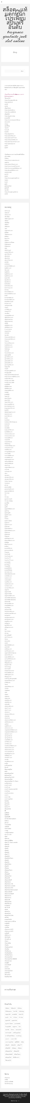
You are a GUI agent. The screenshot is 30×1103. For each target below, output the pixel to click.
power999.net (8, 548)
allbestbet (7, 256)
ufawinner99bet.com (10, 720)
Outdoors (7, 483)
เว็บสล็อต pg (8, 951)
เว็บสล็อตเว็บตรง (9, 955)
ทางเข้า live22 (8, 785)
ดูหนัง (6, 184)
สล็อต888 (7, 114)
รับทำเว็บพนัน (8, 828)
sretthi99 (7, 647)
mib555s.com (8, 449)
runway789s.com (9, 588)
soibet (6, 643)
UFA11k (6, 688)
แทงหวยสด (7, 968)
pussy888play (8, 570)
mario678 (7, 439)
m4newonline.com (10, 434)
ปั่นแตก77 (7, 805)
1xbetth (7, 128)
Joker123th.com (9, 402)
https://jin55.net (9, 102)
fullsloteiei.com (9, 347)
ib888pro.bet (8, 386)
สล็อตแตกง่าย (8, 895)
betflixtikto (7, 284)
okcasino (7, 475)
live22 (6, 182)
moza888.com (9, 457)
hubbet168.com (9, 378)
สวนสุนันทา (7, 905)
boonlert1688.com (9, 299)
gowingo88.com (9, 364)
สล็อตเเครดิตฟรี (8, 891)
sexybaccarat (8, 172)
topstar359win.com (10, 680)
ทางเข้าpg (7, 791)
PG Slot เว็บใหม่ (9, 501)
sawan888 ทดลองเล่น (10, 597)
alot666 (6, 262)
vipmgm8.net (8, 736)
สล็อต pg (7, 838)
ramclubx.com (8, 572)
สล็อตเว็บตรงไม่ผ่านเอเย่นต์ (11, 890)
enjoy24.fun (8, 331)
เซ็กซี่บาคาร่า (8, 935)
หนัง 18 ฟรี (7, 907)
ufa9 (6, 692)
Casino (6, 307)
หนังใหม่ (7, 917)
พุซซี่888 (7, 815)
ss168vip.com (8, 649)
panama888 (8, 487)
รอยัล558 (7, 826)
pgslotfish (7, 534)
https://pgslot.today (10, 116)
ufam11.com (8, 708)
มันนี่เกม (7, 820)
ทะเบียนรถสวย (8, 783)
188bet (6, 224)
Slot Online (7, 631)
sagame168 (8, 591)
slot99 (6, 104)
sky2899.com (8, 625)
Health (6, 368)
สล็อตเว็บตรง (8, 108)
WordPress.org (9, 1083)
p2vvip (6, 485)
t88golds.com (8, 662)
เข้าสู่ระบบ (7, 1077)
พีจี (5, 811)
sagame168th (8, 593)
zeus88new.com (9, 761)
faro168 (7, 190)
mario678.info (8, 441)
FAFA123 (7, 333)
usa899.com (8, 726)
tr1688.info (7, 682)
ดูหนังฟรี (7, 188)
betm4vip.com (9, 288)
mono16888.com (9, 455)
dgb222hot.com (9, 317)
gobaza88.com (9, 361)
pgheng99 (7, 513)
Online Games (8, 481)
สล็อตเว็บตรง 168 (9, 884)
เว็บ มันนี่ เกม (8, 939)
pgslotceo (7, 532)
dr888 (6, 323)
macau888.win (9, 437)
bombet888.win (9, 297)
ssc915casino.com (9, 651)
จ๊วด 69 (6, 767)
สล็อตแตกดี (7, 899)
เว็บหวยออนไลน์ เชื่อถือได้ (11, 959)
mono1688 (7, 453)
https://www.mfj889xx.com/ (12, 376)
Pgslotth (7, 536)
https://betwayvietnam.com (12, 141)
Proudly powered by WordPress (17, 1097)
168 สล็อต (7, 216)
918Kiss (7, 240)
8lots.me (7, 238)
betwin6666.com (9, 291)
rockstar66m (8, 580)
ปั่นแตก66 (7, 803)
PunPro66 (7, 554)
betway (7, 289)
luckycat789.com (9, 430)
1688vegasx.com (9, 218)
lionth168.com (8, 416)
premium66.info (9, 550)
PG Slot (7, 497)
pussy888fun (8, 568)
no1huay (7, 469)
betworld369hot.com (10, 293)
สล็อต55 (6, 848)
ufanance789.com (9, 714)
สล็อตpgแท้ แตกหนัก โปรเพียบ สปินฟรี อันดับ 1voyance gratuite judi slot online (15, 25)
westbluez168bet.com (11, 745)
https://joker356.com (10, 136)
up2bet (6, 724)
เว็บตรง (6, 941)
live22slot (7, 420)
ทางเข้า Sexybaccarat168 (11, 789)
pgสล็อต (7, 542)
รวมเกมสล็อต (8, 824)
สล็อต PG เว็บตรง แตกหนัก (11, 842)
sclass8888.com (9, 605)
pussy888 (7, 118)
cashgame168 (8, 305)
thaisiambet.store (9, 670)
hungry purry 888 (9, 380)
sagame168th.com (10, 595)
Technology (8, 666)
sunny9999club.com (10, 659)
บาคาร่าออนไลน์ (8, 799)
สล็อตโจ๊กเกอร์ (8, 903)
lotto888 (7, 428)
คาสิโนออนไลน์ (8, 765)
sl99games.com (9, 627)
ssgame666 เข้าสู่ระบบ (10, 653)
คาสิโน (6, 763)
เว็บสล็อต (7, 949)
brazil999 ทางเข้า (9, 301)
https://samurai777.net (11, 137)
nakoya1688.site (9, 461)
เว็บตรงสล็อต (8, 943)
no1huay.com (8, 471)
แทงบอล (7, 967)
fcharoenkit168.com (10, 337)
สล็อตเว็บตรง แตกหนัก (10, 886)
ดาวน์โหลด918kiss (10, 1036)
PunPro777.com (9, 560)
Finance (7, 341)
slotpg (6, 124)
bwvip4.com (8, 303)
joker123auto (8, 398)
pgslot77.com (8, 524)
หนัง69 (6, 909)
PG (5, 495)
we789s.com (8, 741)
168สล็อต (7, 222)
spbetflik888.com (9, 645)
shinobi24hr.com (9, 619)
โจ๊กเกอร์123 (7, 98)
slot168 (7, 1029)
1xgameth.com (9, 230)
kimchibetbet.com (10, 406)
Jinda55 (6, 392)
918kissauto (8, 244)
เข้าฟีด (6, 1079)
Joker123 (7, 396)
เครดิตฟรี (7, 933)
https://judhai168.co (10, 110)
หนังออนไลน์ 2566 (9, 915)
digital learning (8, 319)
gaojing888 (8, 355)
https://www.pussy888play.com (13, 168)
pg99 (6, 507)
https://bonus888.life (10, 112)
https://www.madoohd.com (12, 160)
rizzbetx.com (8, 578)
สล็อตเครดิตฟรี (8, 880)
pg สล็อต (7, 503)
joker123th (7, 400)
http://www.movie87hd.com (12, 166)
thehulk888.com (9, 672)
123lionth (7, 212)
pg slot (6, 174)
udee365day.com (9, 686)
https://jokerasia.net (10, 143)
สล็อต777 (7, 854)
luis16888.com (8, 432)
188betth (7, 226)
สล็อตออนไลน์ (8, 876)
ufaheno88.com (9, 706)
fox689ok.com (8, 345)
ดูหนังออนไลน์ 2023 (9, 777)
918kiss (6, 158)
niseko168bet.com (9, 467)
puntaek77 (7, 564)
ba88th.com (8, 268)
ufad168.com (8, 700)
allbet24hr (7, 258)
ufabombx (7, 698)
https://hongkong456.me (11, 192)
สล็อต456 (7, 846)
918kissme (7, 246)
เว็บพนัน (7, 945)
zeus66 (6, 759)
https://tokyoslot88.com (11, 139)
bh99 (6, 295)
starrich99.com (9, 655)
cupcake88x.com (9, 315)
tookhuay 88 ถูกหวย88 (11, 678)
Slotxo (6, 639)
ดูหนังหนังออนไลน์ (9, 773)
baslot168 (7, 278)
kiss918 (6, 132)
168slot (6, 220)
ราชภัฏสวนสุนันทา (9, 832)
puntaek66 (7, 562)
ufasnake (7, 716)
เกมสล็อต (7, 927)
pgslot (6, 145)
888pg (6, 236)
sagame (7, 162)
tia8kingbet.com (9, 674)
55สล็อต (6, 232)
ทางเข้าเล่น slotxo (9, 793)
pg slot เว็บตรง (9, 1023)
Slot (6, 629)
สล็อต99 (7, 866)
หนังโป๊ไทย (7, 126)
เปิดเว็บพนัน (7, 937)
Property (7, 552)
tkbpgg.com (8, 676)
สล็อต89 (7, 860)
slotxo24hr (7, 122)
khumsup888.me (9, 404)
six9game (7, 623)
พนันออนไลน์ (8, 809)
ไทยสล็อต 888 (8, 976)
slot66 (6, 106)
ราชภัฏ (6, 830)
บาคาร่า (6, 795)
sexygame (7, 615)
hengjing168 (8, 372)
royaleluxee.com (9, 584)
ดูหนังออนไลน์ (8, 186)
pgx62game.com (9, 538)
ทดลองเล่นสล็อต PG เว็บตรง (11, 781)
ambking (7, 264)
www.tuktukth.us (9, 751)
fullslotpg (7, 349)
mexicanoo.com (9, 447)
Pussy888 (7, 566)
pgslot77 (7, 522)
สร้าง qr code (8, 834)
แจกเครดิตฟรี (8, 964)
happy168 (7, 366)
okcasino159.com (9, 477)
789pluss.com (8, 234)
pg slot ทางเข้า (8, 499)
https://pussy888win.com (11, 170)
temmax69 (8, 668)
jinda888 (7, 394)
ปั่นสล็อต (7, 801)
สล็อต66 (7, 850)
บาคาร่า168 (7, 797)
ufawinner (7, 718)
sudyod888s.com (9, 657)
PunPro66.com (9, 556)
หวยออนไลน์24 (8, 919)
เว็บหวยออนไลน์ (8, 957)
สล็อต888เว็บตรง (9, 858)
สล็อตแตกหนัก (8, 901)
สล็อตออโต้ (7, 878)
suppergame (8, 661)
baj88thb (7, 272)
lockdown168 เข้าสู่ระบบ (11, 422)
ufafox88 (7, 704)
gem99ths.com (9, 357)
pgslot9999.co (8, 528)
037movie (7, 211)
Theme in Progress (15, 1096)
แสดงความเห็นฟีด (9, 1081)
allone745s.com (9, 260)
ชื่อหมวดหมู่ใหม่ (8, 769)
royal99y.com (8, 582)
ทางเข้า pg (7, 787)
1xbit (6, 228)
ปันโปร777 (7, 807)
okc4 (6, 473)
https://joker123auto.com (11, 164)
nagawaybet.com (9, 459)
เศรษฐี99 (7, 963)
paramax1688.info (9, 491)
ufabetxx (7, 696)
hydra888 (7, 384)
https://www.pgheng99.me (12, 178)
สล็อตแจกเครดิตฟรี (9, 893)
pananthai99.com (9, 489)
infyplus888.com (9, 390)
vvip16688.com (9, 739)
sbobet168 (7, 601)
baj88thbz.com (9, 274)
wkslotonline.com (9, 747)
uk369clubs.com (9, 722)
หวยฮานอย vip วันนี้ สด (10, 921)
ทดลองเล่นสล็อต (8, 779)
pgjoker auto (8, 514)
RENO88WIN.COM (10, 574)
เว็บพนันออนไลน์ (9, 947)
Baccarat (7, 270)
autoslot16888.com (10, 266)
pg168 (6, 505)
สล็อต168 (7, 844)
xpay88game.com (10, 753)
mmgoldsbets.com (10, 451)
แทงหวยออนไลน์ (8, 970)
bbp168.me (8, 280)
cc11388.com (8, 309)
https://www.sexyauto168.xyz (12, 120)
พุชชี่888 (7, 813)
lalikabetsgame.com (10, 412)
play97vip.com (8, 544)
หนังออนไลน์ (8, 913)
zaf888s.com (8, 755)
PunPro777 (8, 558)
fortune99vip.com (9, 343)
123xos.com (8, 214)
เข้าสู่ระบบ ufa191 (9, 929)
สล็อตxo (7, 872)
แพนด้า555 (7, 972)
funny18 (7, 130)
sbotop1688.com (9, 603)
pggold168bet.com (10, 509)
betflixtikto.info (9, 285)
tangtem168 (8, 664)
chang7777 (8, 311)
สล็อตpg (7, 868)
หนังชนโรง (7, 911)
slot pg (6, 633)
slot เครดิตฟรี (8, 635)
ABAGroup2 (8, 250)
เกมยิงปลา (7, 925)
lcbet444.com (8, 414)
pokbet (6, 546)
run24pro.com (8, 586)
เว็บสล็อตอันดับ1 (8, 953)
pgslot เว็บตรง (8, 520)
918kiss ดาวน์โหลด (9, 242)
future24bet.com (9, 353)
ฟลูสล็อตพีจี (7, 816)
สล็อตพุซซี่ (7, 874)
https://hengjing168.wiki (11, 100)
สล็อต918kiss (8, 864)
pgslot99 (7, 526)
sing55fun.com (8, 621)
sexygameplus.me (9, 617)
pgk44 (6, 516)
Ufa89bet (7, 690)
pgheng (7, 511)
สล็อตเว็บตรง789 (9, 887)
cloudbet (7, 313)
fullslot (6, 180)
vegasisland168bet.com (11, 730)
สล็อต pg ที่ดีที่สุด (9, 840)
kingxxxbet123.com (10, 408)
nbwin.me (7, 465)
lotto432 (7, 426)
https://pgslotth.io (9, 134)
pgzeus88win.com (10, 540)
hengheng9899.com (10, 370)
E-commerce (8, 329)
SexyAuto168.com (9, 611)
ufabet (6, 694)
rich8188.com (8, 576)
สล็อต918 (7, 862)
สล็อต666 (7, 852)
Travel (6, 684)
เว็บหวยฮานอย (8, 961)
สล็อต (6, 836)
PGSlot (6, 518)
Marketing (7, 443)
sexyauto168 (8, 609)
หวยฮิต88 (7, 923)
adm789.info (8, 254)
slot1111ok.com (8, 637)
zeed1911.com (8, 757)
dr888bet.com (9, 325)
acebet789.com (9, 252)
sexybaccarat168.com (10, 613)
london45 (7, 424)
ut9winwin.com (9, 728)
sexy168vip (7, 607)
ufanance (7, 712)
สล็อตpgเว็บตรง (8, 870)
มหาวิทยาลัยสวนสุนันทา (10, 818)
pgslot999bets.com (10, 530)
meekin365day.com (10, 445)
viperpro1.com (8, 734)
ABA (6, 248)
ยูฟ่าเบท (6, 822)
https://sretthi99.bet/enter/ (12, 374)
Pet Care (7, 493)
